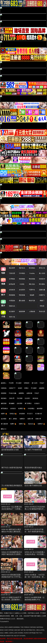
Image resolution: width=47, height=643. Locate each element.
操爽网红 (21, 393)
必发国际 (19, 403)
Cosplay (32, 273)
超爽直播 (29, 393)
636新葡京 (31, 408)
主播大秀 (11, 398)
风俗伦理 (42, 311)
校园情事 (22, 311)
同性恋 (42, 306)
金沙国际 (4, 419)
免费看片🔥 (21, 408)
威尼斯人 (4, 383)
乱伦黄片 (27, 398)
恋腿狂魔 (42, 290)
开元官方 (30, 414)
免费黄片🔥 (41, 424)
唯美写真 (32, 301)
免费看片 (22, 419)
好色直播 (22, 414)
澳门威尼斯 (4, 424)
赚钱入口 (4, 429)
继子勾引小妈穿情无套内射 (11, 467)
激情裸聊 (39, 408)
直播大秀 (38, 419)
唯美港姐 (32, 279)
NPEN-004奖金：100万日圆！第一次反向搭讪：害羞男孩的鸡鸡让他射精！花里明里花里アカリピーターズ (35, 578)
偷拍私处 (35, 398)
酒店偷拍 (4, 398)
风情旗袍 (12, 295)
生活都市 (12, 311)
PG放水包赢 (12, 393)
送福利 (20, 388)
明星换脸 (22, 295)
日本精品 (22, 273)
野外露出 (42, 284)
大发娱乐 (37, 403)
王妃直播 (19, 398)
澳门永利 (34, 383)
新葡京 (26, 388)
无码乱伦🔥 (13, 414)
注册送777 (12, 388)
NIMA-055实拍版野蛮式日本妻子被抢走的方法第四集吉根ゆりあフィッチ (11, 554)
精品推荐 (12, 268)
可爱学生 (32, 290)
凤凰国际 (4, 393)
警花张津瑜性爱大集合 (33, 467)
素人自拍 (42, 273)
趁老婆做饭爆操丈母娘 (10, 449)
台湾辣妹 (12, 279)
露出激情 (22, 301)
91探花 (22, 284)
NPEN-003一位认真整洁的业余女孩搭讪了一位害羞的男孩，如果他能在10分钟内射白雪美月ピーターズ (11, 510)
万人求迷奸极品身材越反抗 (11, 485)
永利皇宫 (13, 408)
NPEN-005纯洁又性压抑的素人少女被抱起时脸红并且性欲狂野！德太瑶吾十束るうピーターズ (35, 510)
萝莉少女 (42, 268)
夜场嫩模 (11, 403)
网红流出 (32, 284)
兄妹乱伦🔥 (31, 424)
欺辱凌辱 (12, 284)
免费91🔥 (13, 424)
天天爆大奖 (38, 414)
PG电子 (42, 383)
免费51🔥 (4, 414)
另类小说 (12, 317)
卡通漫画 (12, 301)
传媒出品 (12, 306)
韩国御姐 (22, 279)
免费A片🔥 (22, 424)
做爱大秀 (30, 419)
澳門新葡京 (4, 408)
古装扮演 (12, 290)
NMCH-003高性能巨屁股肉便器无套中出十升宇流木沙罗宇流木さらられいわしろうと (11, 578)
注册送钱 (4, 388)
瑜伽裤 (32, 295)
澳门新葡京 (28, 403)
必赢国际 (41, 388)
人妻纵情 (32, 311)
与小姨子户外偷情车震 (33, 449)
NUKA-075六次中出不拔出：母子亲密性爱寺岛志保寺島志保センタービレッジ (35, 531)
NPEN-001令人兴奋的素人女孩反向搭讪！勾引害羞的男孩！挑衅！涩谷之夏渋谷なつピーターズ (35, 555)
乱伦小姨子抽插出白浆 (33, 485)
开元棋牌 (18, 383)
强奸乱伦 (22, 268)
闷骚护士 (42, 295)
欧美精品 (32, 268)
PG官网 (11, 383)
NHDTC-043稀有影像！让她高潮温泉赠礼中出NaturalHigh (34, 599)
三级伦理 (12, 273)
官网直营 (26, 383)
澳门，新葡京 (13, 419)
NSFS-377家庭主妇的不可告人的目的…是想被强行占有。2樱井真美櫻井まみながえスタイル (11, 600)
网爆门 (42, 301)
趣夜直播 (4, 403)
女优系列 (22, 290)
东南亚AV (42, 279)
